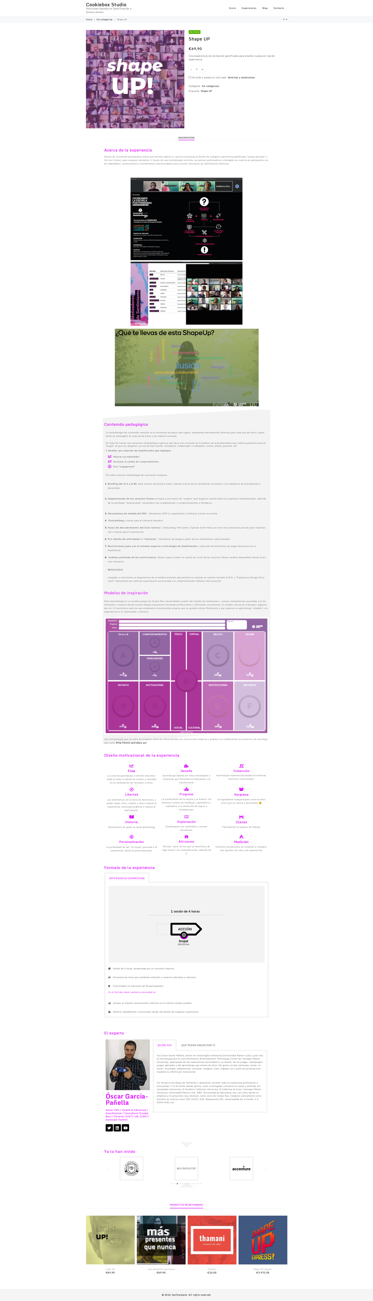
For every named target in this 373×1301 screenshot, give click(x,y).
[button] (172, 1183)
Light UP (110, 1269)
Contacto (278, 8)
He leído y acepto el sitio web (223, 77)
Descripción (186, 137)
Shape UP (206, 91)
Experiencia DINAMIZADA (127, 878)
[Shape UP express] (263, 1240)
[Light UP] (110, 1240)
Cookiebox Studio (106, 4)
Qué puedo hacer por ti (198, 1045)
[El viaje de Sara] (287, 19)
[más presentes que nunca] (283, 19)
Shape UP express (263, 1269)
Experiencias (249, 8)
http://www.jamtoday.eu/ (131, 743)
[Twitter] (109, 1127)
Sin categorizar (105, 19)
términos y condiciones (241, 77)
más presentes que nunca (161, 1269)
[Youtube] (125, 1127)
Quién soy (165, 1045)
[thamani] (212, 1240)
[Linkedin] (117, 1127)
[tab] (186, 137)
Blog (265, 8)
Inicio (232, 8)
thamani (212, 1269)
